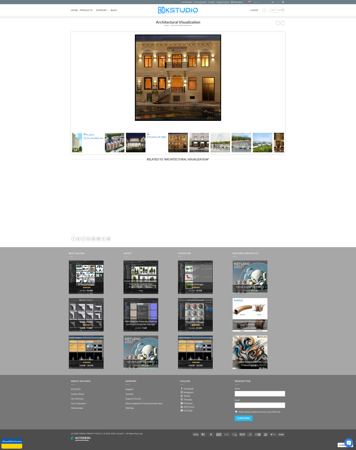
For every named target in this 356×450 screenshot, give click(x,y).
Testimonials (77, 408)
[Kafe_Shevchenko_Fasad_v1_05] (283, 77)
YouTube (188, 410)
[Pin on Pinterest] (93, 239)
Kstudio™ (120, 433)
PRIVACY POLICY (94, 433)
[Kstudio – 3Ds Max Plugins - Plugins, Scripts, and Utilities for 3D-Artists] (178, 10)
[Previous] (74, 125)
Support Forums (223, 2)
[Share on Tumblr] (103, 239)
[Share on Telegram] (108, 239)
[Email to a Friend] (88, 239)
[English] (250, 2)
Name (237, 388)
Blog (114, 10)
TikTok (187, 396)
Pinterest (188, 403)
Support (101, 10)
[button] (237, 2)
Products (86, 10)
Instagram (188, 392)
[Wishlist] (264, 10)
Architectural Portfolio (181, 25)
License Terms (77, 393)
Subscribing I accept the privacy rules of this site (259, 412)
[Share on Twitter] (78, 239)
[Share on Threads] (83, 239)
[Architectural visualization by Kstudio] (178, 77)
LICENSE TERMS (78, 433)
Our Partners (187, 2)
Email (237, 400)
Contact (211, 2)
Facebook (189, 388)
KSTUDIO (76, 389)
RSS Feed (189, 407)
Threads (188, 399)
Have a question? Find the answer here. (144, 403)
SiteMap (130, 408)
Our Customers (200, 2)
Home (74, 10)
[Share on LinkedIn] (98, 239)
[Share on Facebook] (73, 239)
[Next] (82, 125)
